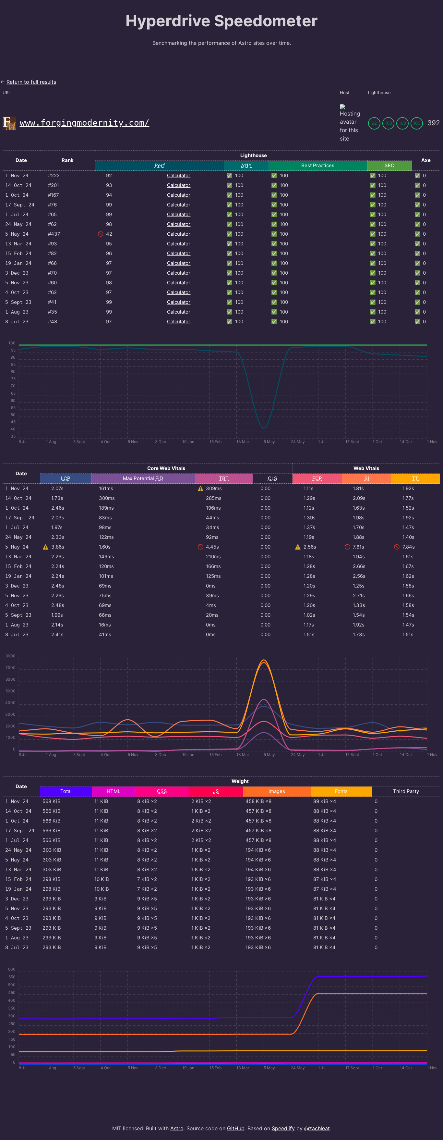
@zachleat (317, 1128)
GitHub (236, 1128)
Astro (177, 1128)
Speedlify (283, 1128)
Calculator (178, 175)
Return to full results (31, 82)
